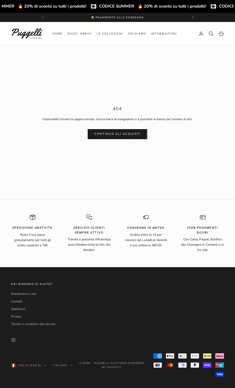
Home (57, 33)
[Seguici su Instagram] (13, 340)
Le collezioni (110, 33)
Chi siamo (137, 33)
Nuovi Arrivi (79, 33)
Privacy (16, 316)
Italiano (60, 365)
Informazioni (164, 33)
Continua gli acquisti (117, 134)
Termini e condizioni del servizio (33, 324)
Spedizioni (18, 309)
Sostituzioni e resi (23, 294)
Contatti (16, 301)
